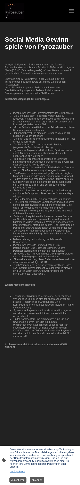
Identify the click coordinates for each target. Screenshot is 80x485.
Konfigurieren (17, 471)
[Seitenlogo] (14, 11)
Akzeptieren (18, 480)
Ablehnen (37, 480)
